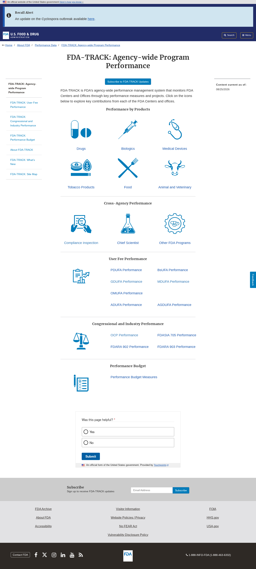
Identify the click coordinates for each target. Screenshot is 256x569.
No (92, 442)
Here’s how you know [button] (71, 2)
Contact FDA (20, 554)
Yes (92, 432)
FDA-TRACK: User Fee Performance (24, 104)
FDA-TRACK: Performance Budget (22, 137)
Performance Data (46, 45)
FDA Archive (43, 509)
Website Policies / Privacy (128, 517)
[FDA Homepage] (21, 35)
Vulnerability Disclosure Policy (128, 534)
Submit (90, 456)
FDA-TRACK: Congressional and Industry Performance (23, 121)
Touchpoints (160, 465)
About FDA (23, 45)
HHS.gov (213, 517)
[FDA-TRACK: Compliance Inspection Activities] (81, 223)
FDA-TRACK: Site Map (23, 174)
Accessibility (43, 526)
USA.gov (213, 526)
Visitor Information (128, 509)
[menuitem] (232, 88)
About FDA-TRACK (21, 149)
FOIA (212, 509)
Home (8, 45)
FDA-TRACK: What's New (22, 162)
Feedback (253, 280)
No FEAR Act (128, 526)
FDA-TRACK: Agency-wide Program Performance (22, 88)
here (91, 19)
